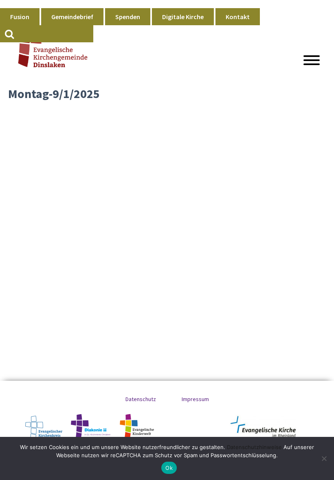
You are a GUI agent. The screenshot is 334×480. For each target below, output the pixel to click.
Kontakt (238, 17)
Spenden (127, 17)
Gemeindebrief (72, 17)
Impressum (195, 399)
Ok (169, 468)
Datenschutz (140, 399)
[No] (324, 458)
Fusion (19, 17)
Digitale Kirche (183, 17)
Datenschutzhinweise (254, 447)
